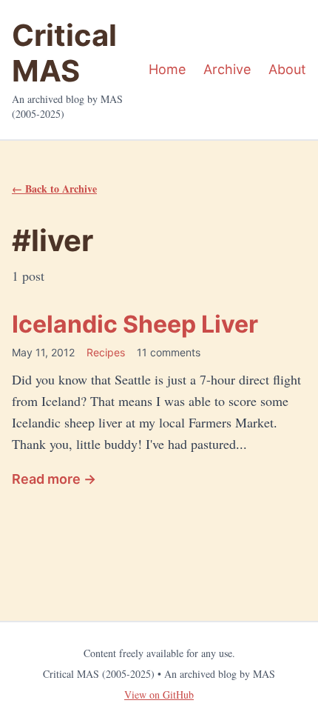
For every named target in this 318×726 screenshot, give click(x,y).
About (287, 69)
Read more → (54, 479)
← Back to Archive (54, 188)
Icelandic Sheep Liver (135, 324)
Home (167, 69)
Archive (227, 69)
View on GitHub (159, 694)
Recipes (106, 352)
